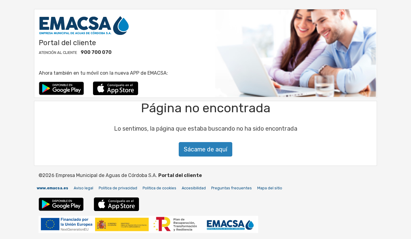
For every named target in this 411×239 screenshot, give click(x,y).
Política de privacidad (118, 188)
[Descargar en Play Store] (61, 88)
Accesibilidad (194, 188)
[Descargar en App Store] (115, 88)
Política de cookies (159, 188)
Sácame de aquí (205, 149)
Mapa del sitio (269, 188)
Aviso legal (83, 188)
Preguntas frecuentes (231, 188)
